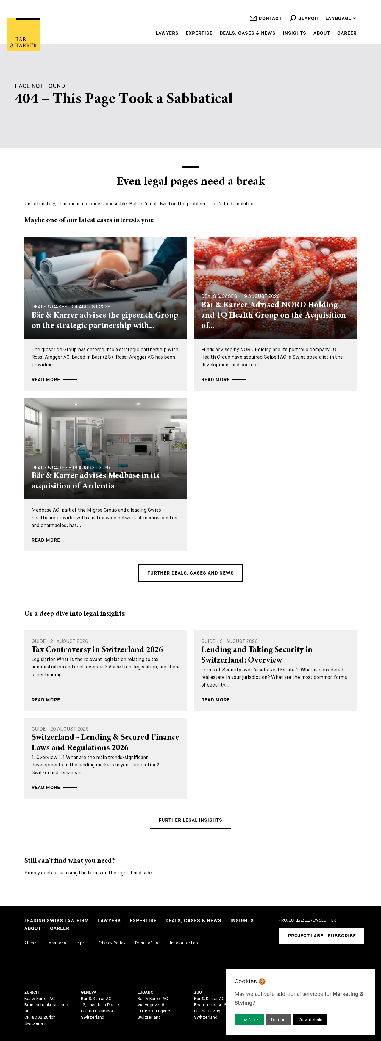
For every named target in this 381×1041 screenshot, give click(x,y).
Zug (198, 992)
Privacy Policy (112, 943)
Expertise (199, 33)
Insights (294, 33)
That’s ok (249, 1019)
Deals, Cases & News (248, 33)
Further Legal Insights (190, 820)
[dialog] (300, 1002)
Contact (270, 18)
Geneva (88, 992)
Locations (56, 943)
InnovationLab (184, 943)
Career (347, 33)
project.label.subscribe (322, 936)
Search (308, 18)
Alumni (31, 943)
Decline (278, 1019)
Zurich (31, 992)
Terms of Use (148, 943)
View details (310, 1019)
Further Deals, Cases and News (190, 573)
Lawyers (167, 33)
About (321, 33)
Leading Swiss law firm (56, 921)
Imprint (82, 943)
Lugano (146, 992)
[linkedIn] (283, 960)
